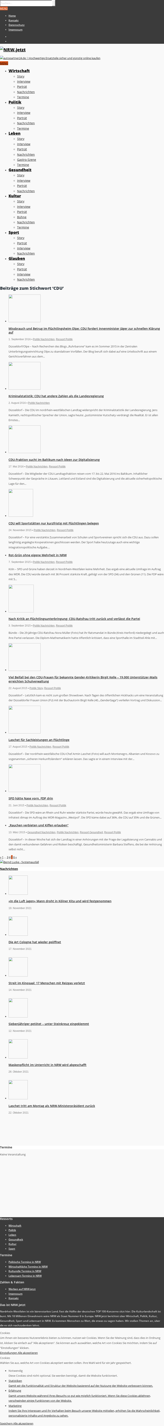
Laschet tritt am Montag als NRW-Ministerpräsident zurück (52, 1106)
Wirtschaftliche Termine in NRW (28, 1266)
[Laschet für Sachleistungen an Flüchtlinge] (25, 732)
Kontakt (14, 20)
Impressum (15, 29)
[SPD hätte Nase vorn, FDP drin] (25, 791)
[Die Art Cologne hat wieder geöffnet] (18, 935)
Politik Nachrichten (44, 339)
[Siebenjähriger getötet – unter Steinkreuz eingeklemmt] (18, 1016)
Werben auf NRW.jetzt (22, 1289)
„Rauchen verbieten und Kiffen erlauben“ (39, 825)
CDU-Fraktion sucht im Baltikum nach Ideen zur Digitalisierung (54, 460)
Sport (14, 232)
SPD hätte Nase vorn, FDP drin (31, 798)
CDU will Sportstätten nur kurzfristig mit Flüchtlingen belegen (54, 523)
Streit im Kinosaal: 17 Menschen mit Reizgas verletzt (47, 983)
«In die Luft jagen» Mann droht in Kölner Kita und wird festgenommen (60, 901)
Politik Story (36, 688)
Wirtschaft (19, 70)
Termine (23, 97)
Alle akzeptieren (28, 1353)
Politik (15, 102)
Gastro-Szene (26, 160)
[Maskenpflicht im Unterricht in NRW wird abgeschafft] (18, 1057)
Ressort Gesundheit (91, 832)
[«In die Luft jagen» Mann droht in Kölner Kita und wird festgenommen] (18, 894)
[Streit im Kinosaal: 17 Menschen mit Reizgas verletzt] (18, 975)
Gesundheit (20, 169)
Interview (23, 81)
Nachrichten (26, 92)
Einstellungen (9, 1353)
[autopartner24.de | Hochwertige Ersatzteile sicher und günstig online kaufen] (50, 58)
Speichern (6, 1423)
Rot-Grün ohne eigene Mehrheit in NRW (38, 555)
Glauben (17, 258)
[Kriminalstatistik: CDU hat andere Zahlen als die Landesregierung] (25, 389)
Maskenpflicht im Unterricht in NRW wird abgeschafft (47, 1065)
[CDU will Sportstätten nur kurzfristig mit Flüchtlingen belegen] (21, 516)
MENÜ (4, 8)
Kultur (15, 195)
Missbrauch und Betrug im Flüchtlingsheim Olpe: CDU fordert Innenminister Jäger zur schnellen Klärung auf (84, 330)
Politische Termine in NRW (25, 1262)
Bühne (21, 217)
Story (20, 76)
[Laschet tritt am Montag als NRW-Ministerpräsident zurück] (18, 1098)
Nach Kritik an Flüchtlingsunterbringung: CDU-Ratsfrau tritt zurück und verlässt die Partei (74, 619)
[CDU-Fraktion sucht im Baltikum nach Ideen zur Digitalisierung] (25, 452)
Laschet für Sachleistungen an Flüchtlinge (39, 740)
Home (12, 16)
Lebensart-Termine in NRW (25, 1276)
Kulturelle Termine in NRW (25, 1271)
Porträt (22, 87)
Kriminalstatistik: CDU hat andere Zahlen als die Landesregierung (56, 396)
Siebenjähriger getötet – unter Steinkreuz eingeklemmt (49, 1024)
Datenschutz (17, 25)
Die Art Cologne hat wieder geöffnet (35, 942)
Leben (14, 133)
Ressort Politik (64, 339)
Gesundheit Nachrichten (41, 832)
